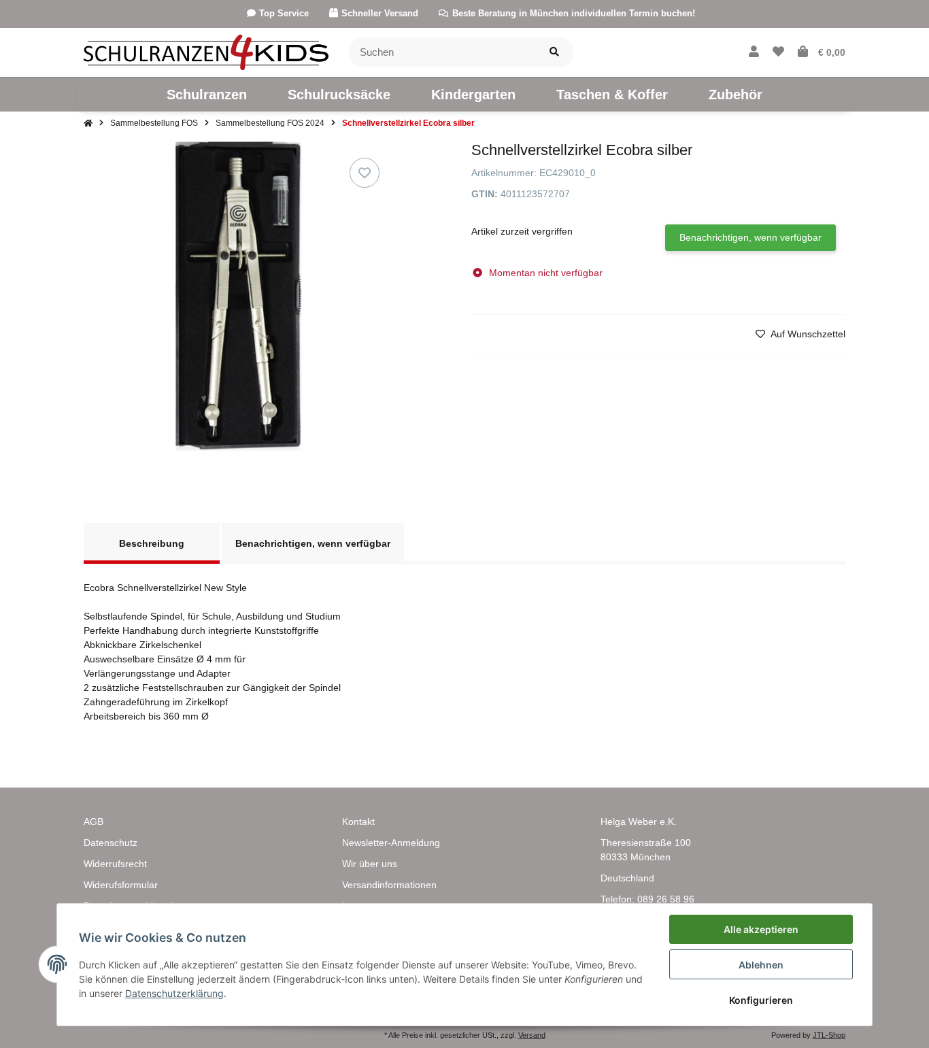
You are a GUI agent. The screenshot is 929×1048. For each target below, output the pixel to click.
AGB (93, 821)
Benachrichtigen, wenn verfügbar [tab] (312, 543)
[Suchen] (554, 52)
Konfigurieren (761, 1000)
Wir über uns (369, 863)
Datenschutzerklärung (174, 993)
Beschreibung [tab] (151, 543)
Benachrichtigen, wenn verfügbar (750, 237)
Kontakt (358, 821)
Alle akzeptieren (761, 929)
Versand (531, 1035)
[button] (754, 52)
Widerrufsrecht (115, 863)
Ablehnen (761, 964)
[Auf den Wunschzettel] (364, 173)
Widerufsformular (121, 884)
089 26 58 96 (665, 899)
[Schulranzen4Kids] (206, 51)
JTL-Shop (829, 1035)
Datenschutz (110, 842)
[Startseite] (88, 123)
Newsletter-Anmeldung (391, 842)
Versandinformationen (389, 884)
